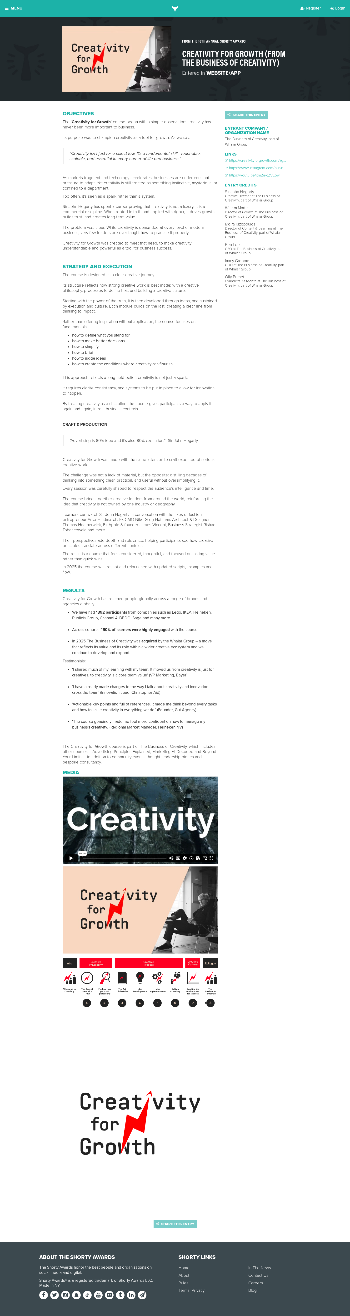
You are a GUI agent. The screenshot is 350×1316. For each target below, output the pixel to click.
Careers (255, 1283)
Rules (183, 1283)
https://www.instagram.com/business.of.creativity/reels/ (273, 168)
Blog (252, 1290)
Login (340, 8)
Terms (184, 1290)
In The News (259, 1267)
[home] (175, 8)
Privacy (198, 1290)
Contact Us (258, 1275)
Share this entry (249, 115)
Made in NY (49, 1285)
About (184, 1275)
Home (184, 1267)
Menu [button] (16, 8)
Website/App (223, 73)
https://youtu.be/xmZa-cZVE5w (254, 175)
